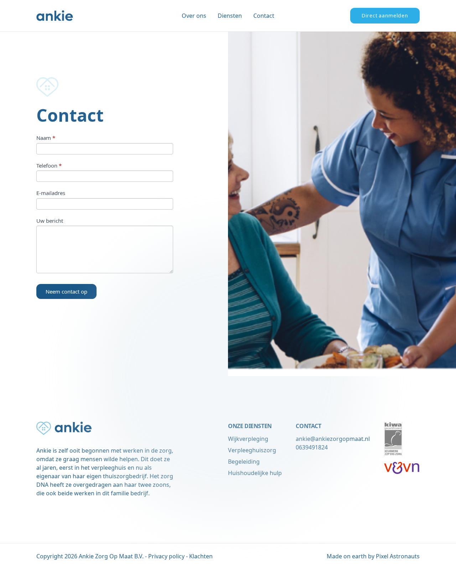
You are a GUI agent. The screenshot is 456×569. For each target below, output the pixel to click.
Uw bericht (49, 220)
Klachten (201, 556)
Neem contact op (66, 291)
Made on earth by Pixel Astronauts (373, 556)
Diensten (230, 16)
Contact (263, 16)
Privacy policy (166, 556)
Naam (45, 137)
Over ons (194, 16)
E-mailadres (50, 192)
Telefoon (49, 165)
